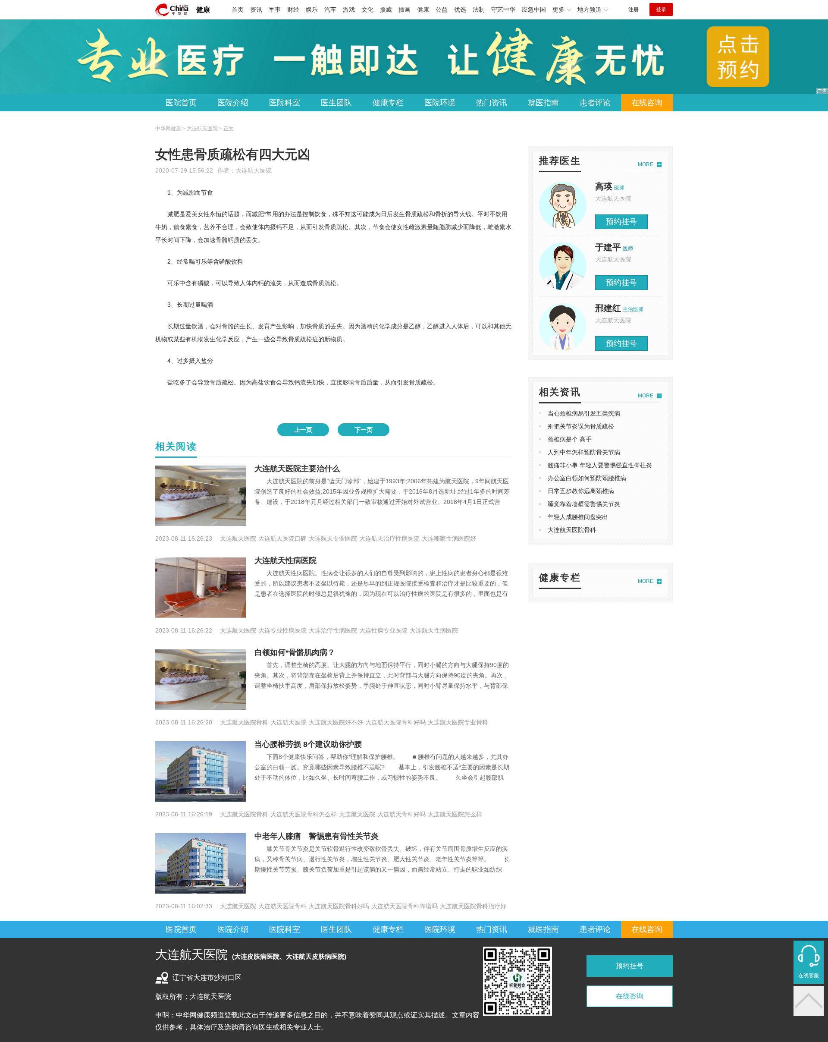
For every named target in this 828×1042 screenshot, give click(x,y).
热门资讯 (491, 102)
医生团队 (336, 102)
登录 (661, 9)
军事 (275, 9)
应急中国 (534, 9)
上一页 (303, 429)
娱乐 (312, 9)
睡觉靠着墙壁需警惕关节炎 (584, 504)
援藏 (386, 9)
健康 (203, 9)
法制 (479, 9)
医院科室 (284, 102)
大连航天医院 (253, 170)
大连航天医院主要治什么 (297, 468)
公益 (442, 9)
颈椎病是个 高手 (570, 439)
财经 (293, 9)
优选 (460, 9)
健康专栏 (388, 102)
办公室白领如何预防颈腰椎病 (587, 478)
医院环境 (439, 102)
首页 (238, 9)
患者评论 (595, 102)
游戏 (349, 9)
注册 (633, 9)
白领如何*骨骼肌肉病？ (294, 652)
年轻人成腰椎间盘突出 (578, 516)
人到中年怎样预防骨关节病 (584, 452)
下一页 (363, 429)
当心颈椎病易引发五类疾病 (584, 413)
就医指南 (543, 102)
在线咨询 (646, 102)
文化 (367, 9)
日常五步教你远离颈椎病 (581, 491)
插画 (404, 9)
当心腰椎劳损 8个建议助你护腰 (308, 744)
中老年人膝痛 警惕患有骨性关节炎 (316, 836)
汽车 (330, 9)
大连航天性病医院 (285, 560)
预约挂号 (621, 221)
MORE (645, 164)
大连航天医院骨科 (572, 529)
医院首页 (181, 102)
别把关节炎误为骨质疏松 (581, 426)
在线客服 (808, 976)
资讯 (256, 9)
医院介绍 (232, 102)
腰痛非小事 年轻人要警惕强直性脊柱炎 (600, 465)
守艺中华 (503, 9)
